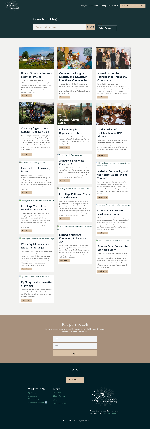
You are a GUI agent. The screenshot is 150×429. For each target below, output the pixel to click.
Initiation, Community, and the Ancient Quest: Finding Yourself (112, 175)
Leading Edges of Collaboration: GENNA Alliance (109, 133)
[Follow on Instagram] (75, 369)
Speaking (103, 5)
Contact (115, 5)
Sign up (75, 353)
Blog (109, 5)
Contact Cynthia (75, 379)
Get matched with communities (133, 5)
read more (25, 96)
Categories (101, 24)
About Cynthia (93, 5)
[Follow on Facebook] (71, 369)
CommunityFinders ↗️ (37, 402)
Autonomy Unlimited (110, 413)
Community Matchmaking (33, 397)
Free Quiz (83, 5)
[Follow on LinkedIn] (78, 369)
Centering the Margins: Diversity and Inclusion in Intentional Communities (73, 77)
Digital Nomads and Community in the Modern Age (74, 238)
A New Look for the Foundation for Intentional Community (112, 77)
